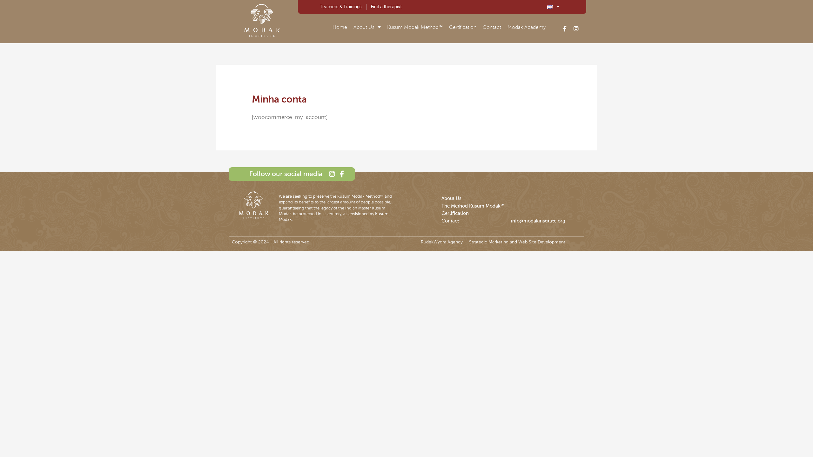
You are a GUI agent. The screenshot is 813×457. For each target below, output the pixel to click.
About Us (363, 27)
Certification (462, 27)
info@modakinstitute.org (538, 220)
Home (340, 27)
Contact (492, 27)
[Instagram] (576, 28)
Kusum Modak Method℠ (415, 27)
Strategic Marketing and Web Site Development (517, 242)
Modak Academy (526, 27)
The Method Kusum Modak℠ (472, 206)
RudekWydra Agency (442, 242)
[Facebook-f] (564, 28)
